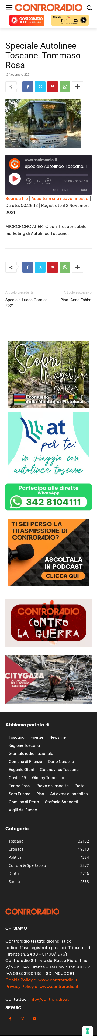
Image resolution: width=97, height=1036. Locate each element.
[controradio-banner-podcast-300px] (48, 584)
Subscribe (62, 190)
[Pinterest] (52, 86)
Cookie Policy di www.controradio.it (41, 979)
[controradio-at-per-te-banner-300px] (48, 477)
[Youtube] (34, 1019)
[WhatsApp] (65, 86)
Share (83, 190)
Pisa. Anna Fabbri (76, 300)
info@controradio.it (49, 999)
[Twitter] (40, 86)
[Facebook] (27, 86)
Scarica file (16, 198)
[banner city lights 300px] (48, 406)
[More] (77, 86)
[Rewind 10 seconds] (29, 181)
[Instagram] (22, 1019)
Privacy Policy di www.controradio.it (41, 986)
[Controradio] (48, 7)
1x (38, 181)
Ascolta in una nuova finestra (60, 198)
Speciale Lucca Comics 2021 (26, 303)
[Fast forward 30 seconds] (48, 181)
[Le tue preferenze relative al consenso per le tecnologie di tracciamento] (87, 1031)
